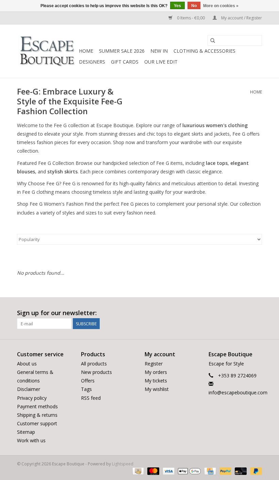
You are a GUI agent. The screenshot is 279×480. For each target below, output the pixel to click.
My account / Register (241, 18)
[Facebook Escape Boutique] (232, 313)
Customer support (37, 423)
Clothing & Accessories (204, 51)
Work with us (31, 440)
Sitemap (26, 432)
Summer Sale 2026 (122, 51)
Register (154, 363)
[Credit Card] (209, 471)
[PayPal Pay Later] (255, 471)
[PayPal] (224, 471)
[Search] (213, 40)
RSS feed (91, 398)
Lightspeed (122, 464)
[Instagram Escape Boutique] (256, 313)
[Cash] (137, 471)
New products (96, 372)
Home (86, 51)
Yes (177, 5)
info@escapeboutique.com (238, 392)
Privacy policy (32, 398)
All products (94, 363)
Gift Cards (124, 61)
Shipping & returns (37, 415)
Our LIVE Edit (161, 61)
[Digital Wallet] (189, 471)
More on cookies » (221, 5)
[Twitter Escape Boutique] (244, 313)
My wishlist (157, 389)
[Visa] (168, 471)
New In (159, 51)
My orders (156, 372)
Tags (86, 389)
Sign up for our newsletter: (57, 312)
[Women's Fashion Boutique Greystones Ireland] (47, 51)
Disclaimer (28, 389)
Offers (88, 380)
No (194, 5)
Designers (92, 61)
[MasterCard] (152, 471)
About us (27, 363)
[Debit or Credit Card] (240, 471)
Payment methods (37, 406)
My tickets (156, 380)
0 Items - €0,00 (191, 18)
